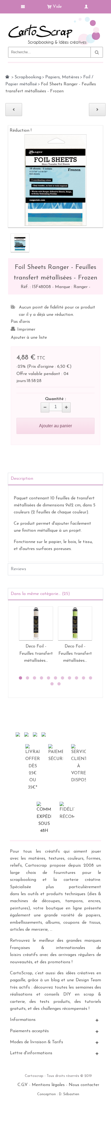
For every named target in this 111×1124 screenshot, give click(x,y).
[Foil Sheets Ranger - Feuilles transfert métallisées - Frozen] (20, 243)
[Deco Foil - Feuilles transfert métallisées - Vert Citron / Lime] (75, 616)
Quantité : (55, 392)
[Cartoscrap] (55, 19)
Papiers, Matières (62, 77)
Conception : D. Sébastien (58, 1087)
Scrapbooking (28, 77)
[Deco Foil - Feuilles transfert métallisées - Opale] (36, 616)
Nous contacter (84, 1078)
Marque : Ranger (72, 287)
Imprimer (26, 329)
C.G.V (23, 1078)
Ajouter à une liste (29, 337)
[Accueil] (7, 77)
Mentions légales (48, 1078)
